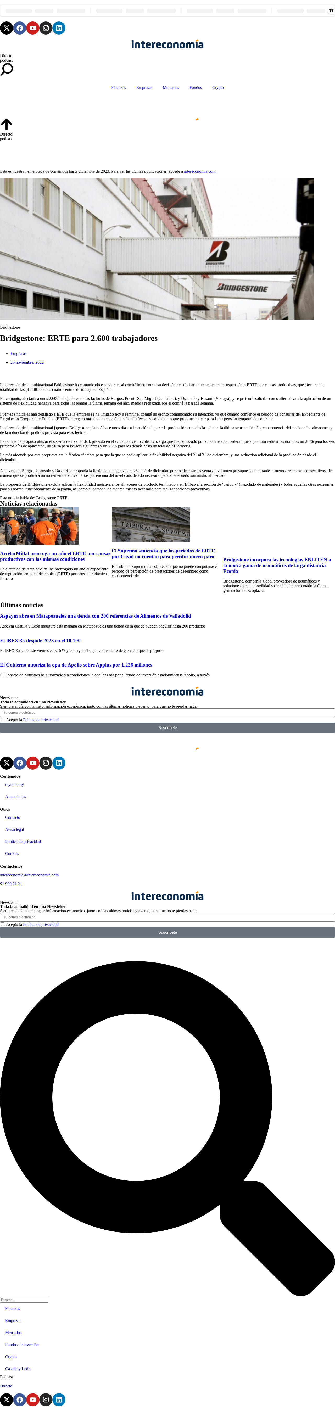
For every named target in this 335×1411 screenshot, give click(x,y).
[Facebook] (19, 28)
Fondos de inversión (22, 1344)
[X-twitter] (6, 28)
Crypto (218, 87)
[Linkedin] (58, 28)
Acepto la (32, 720)
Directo (6, 55)
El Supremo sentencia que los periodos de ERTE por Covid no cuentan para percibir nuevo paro (163, 553)
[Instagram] (45, 28)
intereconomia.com (199, 171)
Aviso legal (14, 829)
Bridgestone (46, 498)
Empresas (144, 87)
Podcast (6, 1377)
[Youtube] (32, 28)
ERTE (62, 498)
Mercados (171, 87)
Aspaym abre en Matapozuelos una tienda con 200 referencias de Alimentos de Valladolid (95, 616)
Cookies (12, 853)
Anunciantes (15, 796)
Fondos (195, 87)
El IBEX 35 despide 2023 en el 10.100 (40, 640)
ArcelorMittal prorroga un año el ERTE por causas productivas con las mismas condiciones (55, 556)
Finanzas (118, 87)
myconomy (14, 784)
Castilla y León (17, 1369)
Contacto (12, 817)
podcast (6, 60)
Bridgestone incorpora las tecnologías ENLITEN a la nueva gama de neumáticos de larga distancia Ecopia (277, 565)
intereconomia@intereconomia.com (29, 875)
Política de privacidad (41, 720)
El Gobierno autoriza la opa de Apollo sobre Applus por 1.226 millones (76, 665)
